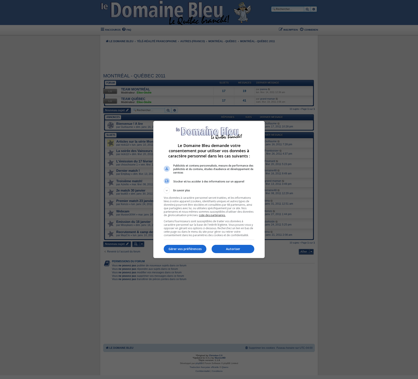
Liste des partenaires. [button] (212, 215)
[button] (209, 190)
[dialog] (209, 189)
